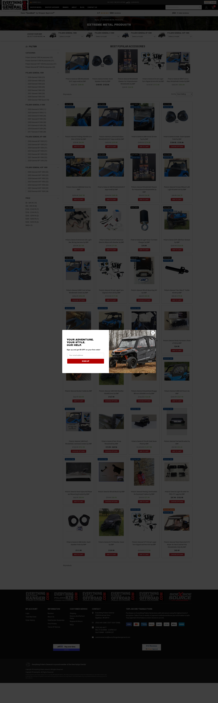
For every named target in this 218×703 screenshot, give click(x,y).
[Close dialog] (153, 333)
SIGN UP (85, 361)
